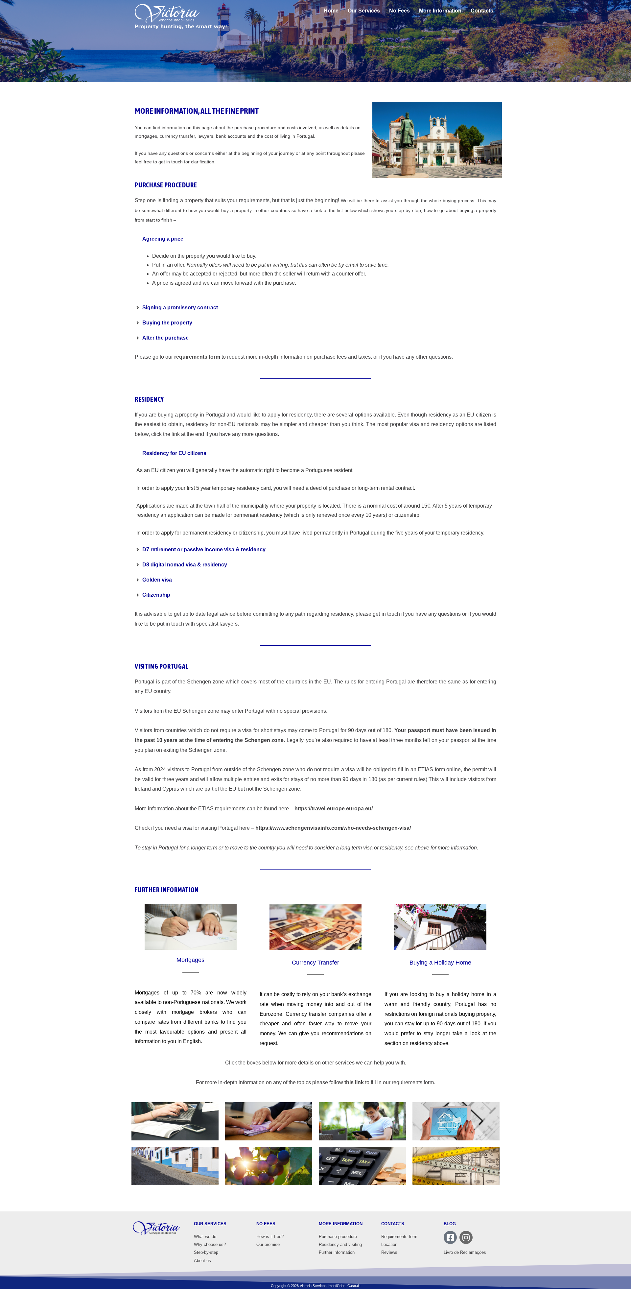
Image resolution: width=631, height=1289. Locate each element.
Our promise (268, 1244)
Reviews (389, 1252)
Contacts (482, 10)
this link (354, 1082)
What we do (205, 1236)
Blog (450, 1223)
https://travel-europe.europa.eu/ (333, 808)
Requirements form (399, 1236)
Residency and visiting (340, 1244)
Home (331, 10)
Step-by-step (206, 1252)
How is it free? (270, 1236)
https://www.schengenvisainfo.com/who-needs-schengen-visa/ (333, 828)
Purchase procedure (338, 1236)
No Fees (399, 10)
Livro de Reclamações (465, 1252)
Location (389, 1244)
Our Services (364, 10)
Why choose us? (210, 1244)
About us (202, 1260)
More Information (440, 10)
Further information (337, 1252)
